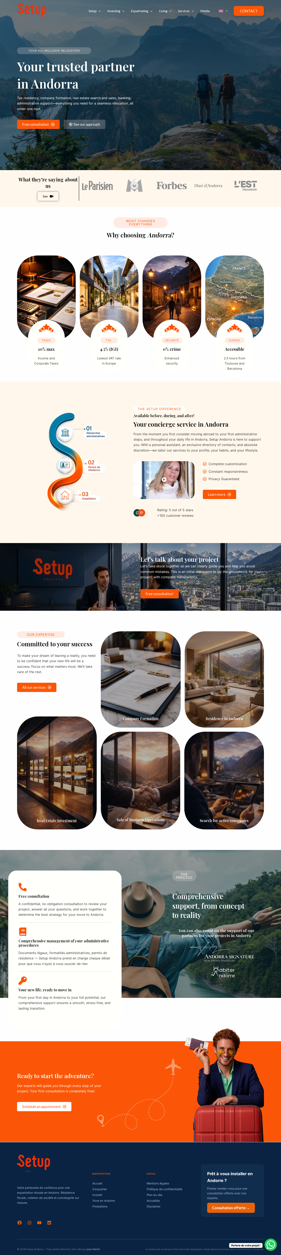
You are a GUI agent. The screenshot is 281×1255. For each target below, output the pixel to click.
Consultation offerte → (231, 1208)
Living (163, 11)
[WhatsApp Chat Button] (271, 1245)
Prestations (99, 1206)
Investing (113, 11)
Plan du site (154, 1195)
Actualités (153, 1200)
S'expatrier (99, 1189)
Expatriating (139, 11)
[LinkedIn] (49, 1224)
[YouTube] (39, 1224)
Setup (93, 11)
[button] (99, 11)
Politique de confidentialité (164, 1189)
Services (184, 11)
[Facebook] (19, 1224)
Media (205, 11)
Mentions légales (158, 1183)
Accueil (97, 1183)
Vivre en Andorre (103, 1200)
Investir (97, 1195)
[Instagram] (29, 1224)
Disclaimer (153, 1206)
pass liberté (93, 1249)
